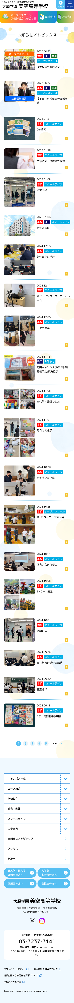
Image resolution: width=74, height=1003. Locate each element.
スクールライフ (17, 818)
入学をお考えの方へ (49, 872)
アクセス (61, 7)
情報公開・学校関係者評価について (21, 975)
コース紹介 (14, 788)
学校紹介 (13, 798)
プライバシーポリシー (14, 969)
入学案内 (13, 828)
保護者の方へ (15, 883)
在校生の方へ (49, 883)
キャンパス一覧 (17, 778)
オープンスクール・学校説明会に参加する (23, 16)
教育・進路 (14, 808)
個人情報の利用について (46, 969)
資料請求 (50, 16)
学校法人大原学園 (12, 982)
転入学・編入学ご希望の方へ (17, 872)
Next (55, 743)
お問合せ (67, 16)
